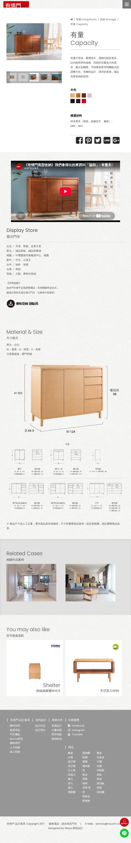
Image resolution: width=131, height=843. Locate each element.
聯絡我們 (15, 743)
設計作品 (40, 725)
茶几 (70, 783)
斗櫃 (99, 761)
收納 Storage (108, 19)
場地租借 (57, 738)
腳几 (70, 779)
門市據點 (15, 734)
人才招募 (15, 747)
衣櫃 (99, 766)
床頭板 (100, 783)
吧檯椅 (86, 800)
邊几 (70, 787)
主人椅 (72, 770)
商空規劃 (57, 734)
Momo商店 (16, 738)
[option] (34, 41)
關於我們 (15, 725)
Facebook (78, 725)
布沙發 (72, 766)
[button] (8, 77)
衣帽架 (100, 770)
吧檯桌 (86, 796)
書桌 (99, 753)
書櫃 (85, 761)
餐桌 (85, 774)
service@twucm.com (109, 823)
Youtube (77, 734)
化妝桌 (100, 757)
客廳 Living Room (86, 19)
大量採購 (57, 730)
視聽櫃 (72, 792)
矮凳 (85, 783)
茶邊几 (72, 774)
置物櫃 (86, 753)
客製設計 (57, 725)
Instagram (78, 730)
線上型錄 (15, 751)
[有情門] (16, 4)
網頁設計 (78, 828)
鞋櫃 (85, 757)
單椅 (85, 779)
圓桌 (70, 753)
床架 (99, 779)
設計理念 (40, 730)
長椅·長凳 (86, 790)
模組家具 (86, 768)
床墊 (99, 787)
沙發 (70, 757)
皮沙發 (72, 761)
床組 (99, 774)
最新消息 (15, 730)
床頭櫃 (100, 792)
